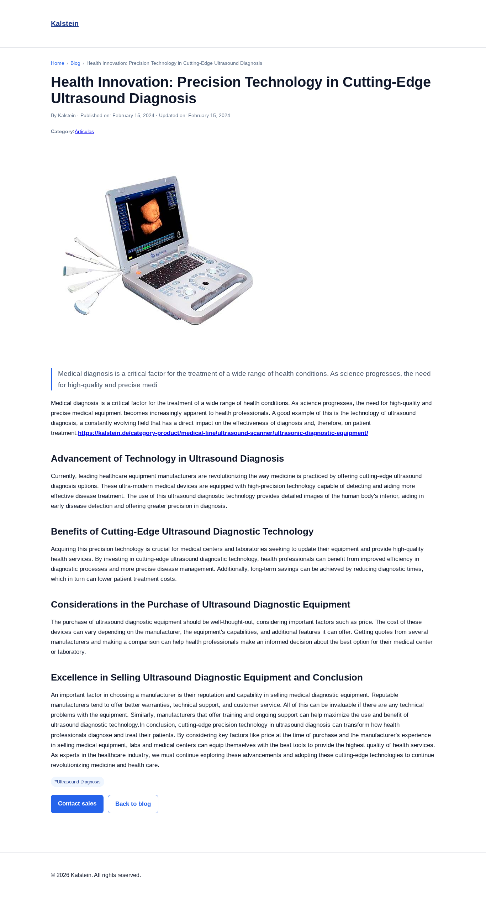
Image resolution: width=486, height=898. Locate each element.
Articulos (84, 131)
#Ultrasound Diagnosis (77, 781)
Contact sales (77, 803)
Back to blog (133, 803)
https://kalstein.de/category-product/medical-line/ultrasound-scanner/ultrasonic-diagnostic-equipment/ (223, 433)
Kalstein (65, 23)
